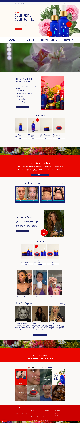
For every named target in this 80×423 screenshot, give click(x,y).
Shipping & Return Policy (46, 410)
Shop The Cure (18, 203)
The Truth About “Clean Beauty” (35, 415)
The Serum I (17, 134)
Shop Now (18, 28)
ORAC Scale (32, 410)
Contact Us (44, 409)
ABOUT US (40, 174)
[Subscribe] (28, 415)
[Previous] (61, 183)
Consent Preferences (46, 415)
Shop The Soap (25, 203)
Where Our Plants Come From (35, 416)
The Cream (42, 134)
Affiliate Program (57, 410)
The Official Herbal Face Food (38, 420)
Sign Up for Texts (57, 409)
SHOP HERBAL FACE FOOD (22, 107)
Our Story (32, 409)
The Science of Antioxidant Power (35, 411)
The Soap (55, 134)
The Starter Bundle (25, 260)
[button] (29, 3)
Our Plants (32, 417)
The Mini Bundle (50, 260)
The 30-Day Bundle (38, 260)
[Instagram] (55, 415)
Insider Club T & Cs (45, 416)
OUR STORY (40, 334)
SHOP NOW (22, 230)
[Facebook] (57, 415)
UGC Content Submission (58, 411)
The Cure (29, 134)
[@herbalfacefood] (29, 367)
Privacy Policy (45, 411)
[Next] (64, 183)
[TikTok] (59, 415)
